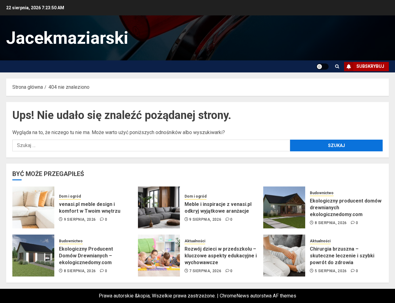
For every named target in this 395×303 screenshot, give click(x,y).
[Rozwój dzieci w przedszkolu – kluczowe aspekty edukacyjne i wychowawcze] (159, 255)
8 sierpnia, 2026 (331, 223)
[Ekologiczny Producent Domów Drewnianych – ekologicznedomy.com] (33, 255)
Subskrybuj (370, 66)
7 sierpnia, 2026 (205, 271)
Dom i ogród (70, 196)
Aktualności (195, 241)
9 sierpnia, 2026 (80, 219)
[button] (337, 66)
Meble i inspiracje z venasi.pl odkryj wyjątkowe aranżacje (218, 207)
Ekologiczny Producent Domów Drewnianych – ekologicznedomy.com (86, 256)
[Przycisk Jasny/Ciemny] (322, 66)
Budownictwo (322, 193)
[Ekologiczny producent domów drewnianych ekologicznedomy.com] (284, 207)
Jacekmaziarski (67, 38)
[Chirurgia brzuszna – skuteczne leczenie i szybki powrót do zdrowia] (284, 255)
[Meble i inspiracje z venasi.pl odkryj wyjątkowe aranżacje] (159, 207)
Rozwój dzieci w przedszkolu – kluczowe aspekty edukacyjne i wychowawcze (221, 256)
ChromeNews (234, 296)
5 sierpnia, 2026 (331, 271)
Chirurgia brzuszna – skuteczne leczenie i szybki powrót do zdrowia (342, 256)
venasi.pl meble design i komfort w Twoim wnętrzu (89, 207)
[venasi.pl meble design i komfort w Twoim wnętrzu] (33, 207)
